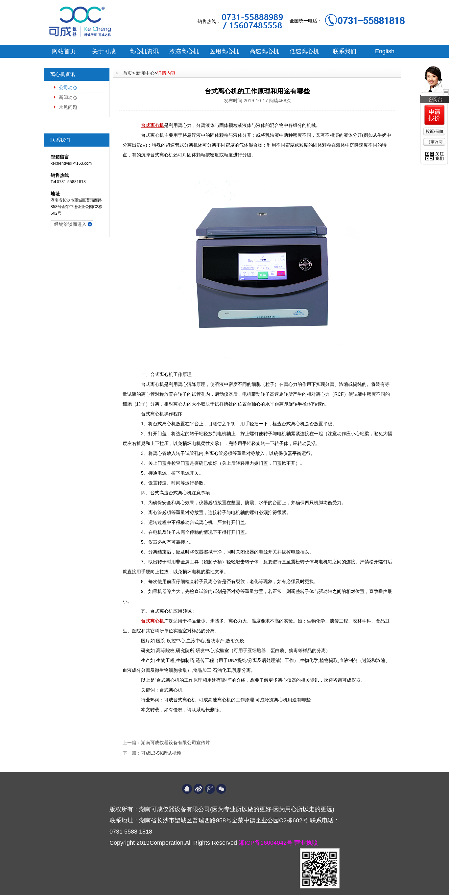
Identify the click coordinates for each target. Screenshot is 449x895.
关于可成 (104, 51)
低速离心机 (304, 51)
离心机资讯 (144, 51)
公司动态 (68, 87)
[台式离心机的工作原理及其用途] (257, 262)
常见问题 (68, 107)
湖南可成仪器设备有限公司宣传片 (175, 742)
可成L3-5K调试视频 (161, 753)
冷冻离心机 (184, 51)
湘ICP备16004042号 (266, 842)
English (384, 51)
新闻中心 (145, 73)
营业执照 (306, 842)
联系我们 (344, 51)
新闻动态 (68, 97)
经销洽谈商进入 (70, 224)
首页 (127, 73)
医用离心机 (224, 51)
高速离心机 (264, 51)
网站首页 (64, 51)
